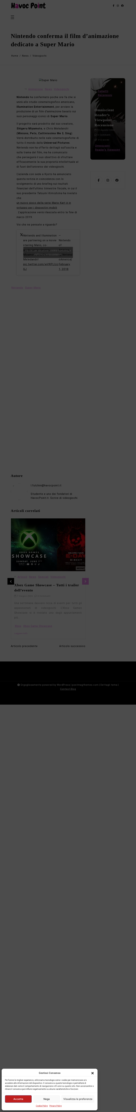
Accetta (18, 1099)
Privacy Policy (55, 1106)
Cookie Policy (42, 1106)
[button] (92, 1073)
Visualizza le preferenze (77, 1099)
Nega (46, 1099)
